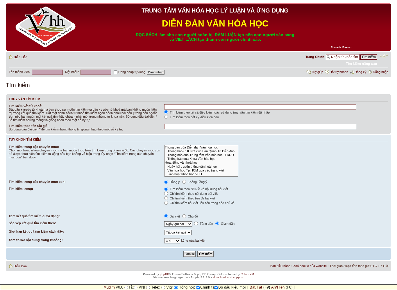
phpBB (164, 274)
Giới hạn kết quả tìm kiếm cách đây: (36, 231)
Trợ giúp (317, 72)
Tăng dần (206, 223)
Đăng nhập (380, 72)
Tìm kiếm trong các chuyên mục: (34, 146)
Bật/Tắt (256, 287)
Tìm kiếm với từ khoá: (25, 106)
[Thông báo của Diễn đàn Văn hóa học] (201, 147)
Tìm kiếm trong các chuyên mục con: (37, 181)
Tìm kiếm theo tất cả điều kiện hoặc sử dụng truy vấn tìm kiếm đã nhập (219, 112)
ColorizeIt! (247, 274)
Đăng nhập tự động (131, 72)
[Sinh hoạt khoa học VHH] (201, 174)
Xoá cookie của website (310, 266)
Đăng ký (360, 72)
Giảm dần (227, 223)
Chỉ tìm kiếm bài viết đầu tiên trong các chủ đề (202, 203)
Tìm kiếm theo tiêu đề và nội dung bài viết (198, 189)
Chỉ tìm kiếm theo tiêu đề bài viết (192, 198)
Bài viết (174, 216)
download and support (228, 277)
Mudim (109, 287)
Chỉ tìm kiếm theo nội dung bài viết (193, 193)
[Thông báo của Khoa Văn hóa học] (201, 159)
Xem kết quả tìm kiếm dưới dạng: (34, 216)
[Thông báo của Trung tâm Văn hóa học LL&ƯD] (201, 155)
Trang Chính (314, 57)
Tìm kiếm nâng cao (361, 64)
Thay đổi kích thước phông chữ (384, 56)
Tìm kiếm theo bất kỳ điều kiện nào (194, 117)
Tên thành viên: (20, 72)
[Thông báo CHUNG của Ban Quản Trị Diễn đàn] (201, 151)
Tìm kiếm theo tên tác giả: (29, 126)
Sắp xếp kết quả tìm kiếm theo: (32, 223)
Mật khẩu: (72, 72)
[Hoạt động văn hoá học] (201, 163)
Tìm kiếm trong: (21, 188)
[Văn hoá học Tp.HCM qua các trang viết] (201, 170)
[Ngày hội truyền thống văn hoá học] (201, 167)
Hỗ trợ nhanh (339, 72)
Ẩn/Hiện (278, 287)
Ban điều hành (280, 266)
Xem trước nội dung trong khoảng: (36, 240)
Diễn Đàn (21, 57)
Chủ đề (192, 216)
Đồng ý (174, 182)
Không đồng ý (197, 182)
